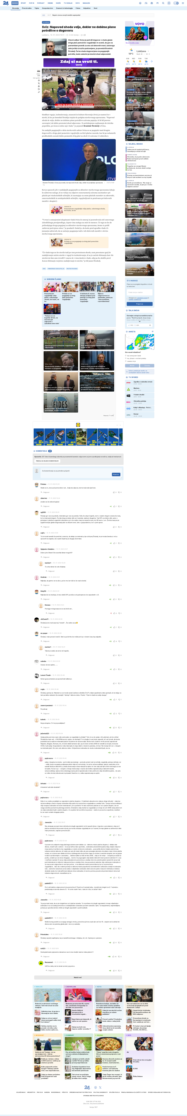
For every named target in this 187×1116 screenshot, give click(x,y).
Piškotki (65, 1092)
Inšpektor (87, 8)
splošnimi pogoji (142, 298)
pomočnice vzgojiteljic (56, 268)
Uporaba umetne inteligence (93, 1095)
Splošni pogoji (114, 1092)
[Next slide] (120, 425)
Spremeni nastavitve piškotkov (80, 1092)
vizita (99, 987)
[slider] (78, 105)
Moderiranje (55, 1092)
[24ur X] (100, 1087)
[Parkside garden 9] (103, 437)
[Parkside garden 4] (49, 437)
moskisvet (40, 1035)
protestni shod (72, 268)
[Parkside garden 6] (71, 437)
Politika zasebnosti (100, 1092)
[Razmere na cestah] (157, 3)
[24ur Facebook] (95, 1087)
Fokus (78, 8)
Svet (95, 8)
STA (38, 75)
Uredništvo (31, 1092)
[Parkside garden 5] (60, 437)
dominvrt (70, 1035)
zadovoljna (71, 987)
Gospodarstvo (47, 8)
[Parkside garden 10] (113, 437)
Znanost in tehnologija (64, 8)
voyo (129, 1035)
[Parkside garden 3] (39, 437)
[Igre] (146, 3)
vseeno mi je (131, 361)
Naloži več (78, 977)
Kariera (47, 1092)
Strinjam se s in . (139, 298)
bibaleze (39, 987)
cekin (129, 987)
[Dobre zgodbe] (140, 3)
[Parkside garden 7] (81, 437)
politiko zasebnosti (135, 299)
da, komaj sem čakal (134, 356)
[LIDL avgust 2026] (78, 425)
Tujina (37, 8)
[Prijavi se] (169, 3)
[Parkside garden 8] (92, 437)
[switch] (176, 3)
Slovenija (15, 8)
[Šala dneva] (149, 325)
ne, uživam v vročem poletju (136, 358)
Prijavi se (116, 474)
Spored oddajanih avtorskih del (159, 1092)
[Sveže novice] (43, 15)
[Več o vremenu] (151, 61)
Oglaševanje (21, 1092)
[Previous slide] (117, 425)
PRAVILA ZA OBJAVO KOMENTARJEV (47, 461)
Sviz (44, 268)
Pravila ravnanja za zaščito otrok (133, 1092)
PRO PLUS (40, 1092)
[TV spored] (152, 3)
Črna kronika (26, 8)
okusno (100, 1035)
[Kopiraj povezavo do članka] (38, 92)
